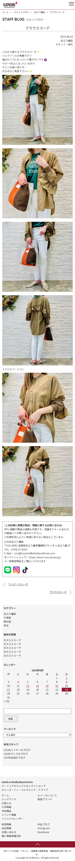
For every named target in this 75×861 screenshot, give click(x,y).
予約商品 (6, 811)
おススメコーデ (12, 640)
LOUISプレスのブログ (16, 753)
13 (37, 686)
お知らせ (6, 803)
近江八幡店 (39, 12)
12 (27, 686)
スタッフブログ (21, 12)
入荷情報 (6, 807)
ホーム (5, 12)
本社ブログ (44, 824)
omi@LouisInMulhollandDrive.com (34, 553)
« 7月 (6, 701)
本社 (6, 625)
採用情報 (6, 824)
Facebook (43, 832)
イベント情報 (9, 814)
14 (47, 686)
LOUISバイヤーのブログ (17, 750)
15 (56, 686)
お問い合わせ (9, 832)
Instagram (44, 828)
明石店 (7, 621)
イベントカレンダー (13, 818)
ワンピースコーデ (18, 584)
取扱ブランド (45, 799)
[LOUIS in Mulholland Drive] (10, 5)
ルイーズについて (47, 795)
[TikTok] (25, 573)
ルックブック (9, 799)
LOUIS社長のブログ (14, 757)
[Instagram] (16, 573)
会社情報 (6, 828)
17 (8, 689)
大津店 (7, 617)
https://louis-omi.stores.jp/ (45, 557)
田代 (70, 44)
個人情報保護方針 (11, 836)
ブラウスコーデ (58, 592)
